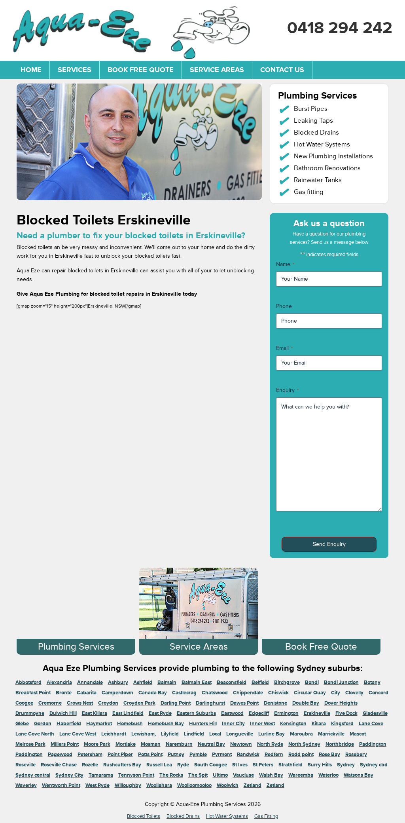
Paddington (372, 744)
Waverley (26, 785)
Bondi (312, 682)
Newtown (241, 744)
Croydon (108, 703)
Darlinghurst (210, 703)
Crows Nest (80, 703)
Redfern (274, 754)
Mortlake (125, 744)
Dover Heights (341, 703)
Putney (176, 754)
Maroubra (301, 734)
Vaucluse (243, 775)
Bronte (64, 693)
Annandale (90, 682)
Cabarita (87, 693)
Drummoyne (29, 713)
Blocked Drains (183, 816)
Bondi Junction (341, 682)
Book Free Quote (141, 69)
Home (31, 69)
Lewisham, (143, 734)
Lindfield (194, 734)
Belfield (260, 682)
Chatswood (215, 693)
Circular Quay (310, 693)
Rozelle (90, 765)
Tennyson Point (136, 775)
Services (74, 69)
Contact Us (282, 69)
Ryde (183, 765)
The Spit (198, 775)
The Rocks (171, 775)
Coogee (24, 703)
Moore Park (97, 744)
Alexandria (59, 682)
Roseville (25, 765)
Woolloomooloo (194, 785)
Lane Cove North (34, 734)
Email (284, 348)
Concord (378, 693)
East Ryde (160, 713)
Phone (284, 306)
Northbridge (340, 744)
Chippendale (248, 693)
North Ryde (270, 744)
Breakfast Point (33, 693)
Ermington (286, 713)
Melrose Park (30, 744)
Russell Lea (159, 765)
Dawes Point (244, 703)
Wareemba (300, 775)
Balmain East (197, 682)
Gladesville (375, 713)
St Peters (263, 765)
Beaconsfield (231, 682)
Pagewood (60, 754)
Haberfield (69, 723)
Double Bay (305, 703)
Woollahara (159, 785)
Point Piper (120, 754)
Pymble (198, 754)
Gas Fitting (266, 816)
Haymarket (99, 723)
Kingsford (342, 723)
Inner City (233, 723)
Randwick (248, 754)
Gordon (42, 723)
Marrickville (331, 734)
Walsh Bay (271, 775)
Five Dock (346, 713)
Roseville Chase (59, 765)
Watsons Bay (358, 775)
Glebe (22, 723)
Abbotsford (28, 682)
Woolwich (227, 785)
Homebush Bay (166, 723)
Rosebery (356, 754)
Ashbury (118, 682)
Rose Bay (329, 754)
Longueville (239, 734)
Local (215, 734)
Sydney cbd (374, 765)
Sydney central (32, 775)
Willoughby (128, 785)
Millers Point (65, 744)
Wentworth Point (61, 785)
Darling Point (176, 703)
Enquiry (287, 390)
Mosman (151, 744)
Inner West (262, 723)
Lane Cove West (77, 734)
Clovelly (354, 693)
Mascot (358, 734)
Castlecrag (184, 693)
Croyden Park (139, 703)
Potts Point (150, 754)
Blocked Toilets (143, 816)
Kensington (293, 723)
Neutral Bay (211, 744)
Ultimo (220, 775)
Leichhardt (113, 734)
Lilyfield (170, 734)
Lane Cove (371, 723)
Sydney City (69, 775)
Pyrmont (222, 754)
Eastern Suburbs (196, 713)
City (335, 693)
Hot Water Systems (227, 816)
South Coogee (210, 765)
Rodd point (301, 754)
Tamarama (101, 775)
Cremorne (50, 703)
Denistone (275, 703)
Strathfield (290, 765)
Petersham (90, 754)
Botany (372, 682)
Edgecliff (259, 713)
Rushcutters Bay (122, 765)
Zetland (252, 785)
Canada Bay (152, 693)
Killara (319, 723)
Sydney (346, 765)
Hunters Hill (203, 723)
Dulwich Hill (63, 713)
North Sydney (304, 744)
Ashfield (142, 682)
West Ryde (97, 785)
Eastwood (232, 713)
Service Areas (217, 69)
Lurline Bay (271, 734)
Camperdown (117, 693)
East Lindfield (128, 713)
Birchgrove (287, 682)
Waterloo (328, 775)
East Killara (94, 713)
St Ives (240, 765)
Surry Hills (320, 765)
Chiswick (278, 693)
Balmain (166, 682)
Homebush (130, 723)
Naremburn (179, 744)
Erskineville (317, 713)
